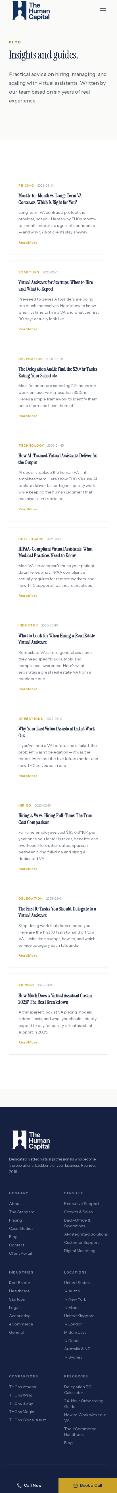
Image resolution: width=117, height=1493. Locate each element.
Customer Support (81, 1242)
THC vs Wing (21, 1395)
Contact (16, 1245)
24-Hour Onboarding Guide (83, 1403)
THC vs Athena (22, 1386)
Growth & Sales (78, 1211)
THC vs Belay (21, 1403)
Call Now (32, 1485)
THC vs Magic (21, 1411)
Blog (13, 1236)
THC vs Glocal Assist (27, 1420)
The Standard (22, 1211)
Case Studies (21, 1228)
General (16, 1332)
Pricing (15, 1220)
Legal (14, 1307)
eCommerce (21, 1324)
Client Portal (20, 1253)
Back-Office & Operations (77, 1223)
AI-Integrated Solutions (86, 1234)
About (15, 1203)
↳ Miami (72, 1307)
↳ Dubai (71, 1340)
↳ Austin (72, 1290)
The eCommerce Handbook (80, 1431)
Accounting (20, 1315)
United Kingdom (79, 1315)
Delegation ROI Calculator (78, 1389)
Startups (17, 1299)
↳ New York (75, 1299)
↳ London (73, 1324)
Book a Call (91, 1485)
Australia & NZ (77, 1348)
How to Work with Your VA (85, 1417)
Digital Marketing (79, 1250)
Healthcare (19, 1290)
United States (76, 1282)
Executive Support (81, 1203)
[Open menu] (103, 10)
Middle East (75, 1332)
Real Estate (19, 1282)
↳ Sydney (73, 1357)
